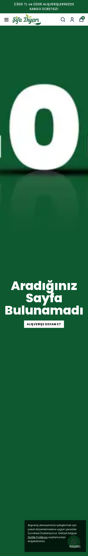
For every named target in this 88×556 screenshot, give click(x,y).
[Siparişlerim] (72, 19)
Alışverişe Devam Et (44, 324)
